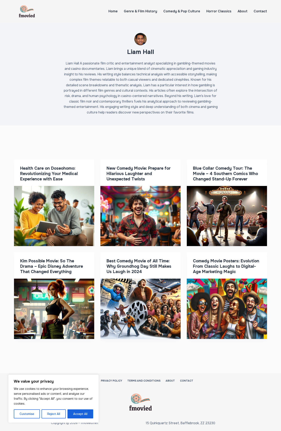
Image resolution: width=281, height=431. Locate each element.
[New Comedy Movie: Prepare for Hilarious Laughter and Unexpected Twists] (140, 216)
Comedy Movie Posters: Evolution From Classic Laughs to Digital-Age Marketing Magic (226, 266)
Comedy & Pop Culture (181, 11)
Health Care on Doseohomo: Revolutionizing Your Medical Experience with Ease (49, 174)
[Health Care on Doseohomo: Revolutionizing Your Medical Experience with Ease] (54, 216)
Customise (27, 414)
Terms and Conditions (143, 380)
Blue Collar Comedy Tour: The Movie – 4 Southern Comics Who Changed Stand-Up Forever (225, 174)
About (242, 11)
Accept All (80, 414)
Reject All (53, 414)
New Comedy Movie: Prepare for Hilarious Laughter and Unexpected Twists (139, 174)
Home (113, 11)
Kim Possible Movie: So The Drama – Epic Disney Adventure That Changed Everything (51, 266)
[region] (53, 399)
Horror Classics (218, 11)
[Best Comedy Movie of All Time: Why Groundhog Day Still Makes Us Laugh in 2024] (140, 309)
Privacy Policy (111, 380)
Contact (260, 11)
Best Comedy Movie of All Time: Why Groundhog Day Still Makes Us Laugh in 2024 (139, 266)
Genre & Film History (140, 11)
